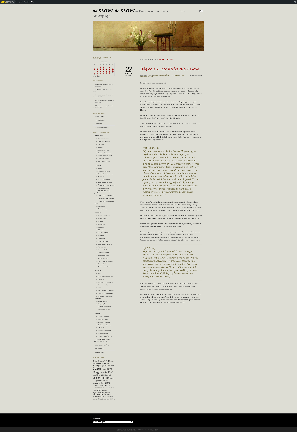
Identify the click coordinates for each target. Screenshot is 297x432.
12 (113, 69)
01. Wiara (98, 273)
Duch (111, 361)
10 (106, 69)
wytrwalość (97, 397)
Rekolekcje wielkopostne (101, 127)
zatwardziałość (98, 399)
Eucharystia (97, 366)
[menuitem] (7, 2)
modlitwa (96, 375)
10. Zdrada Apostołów (102, 301)
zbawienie (107, 399)
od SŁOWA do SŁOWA (114, 10)
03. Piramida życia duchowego (104, 174)
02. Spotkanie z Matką (102, 319)
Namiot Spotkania (99, 120)
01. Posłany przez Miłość (103, 215)
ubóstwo (97, 390)
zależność (110, 397)
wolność (102, 394)
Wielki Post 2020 (99, 348)
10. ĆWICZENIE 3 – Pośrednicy (105, 195)
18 (109, 71)
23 (103, 73)
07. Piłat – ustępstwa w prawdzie (105, 290)
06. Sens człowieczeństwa (161, 75)
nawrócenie (106, 375)
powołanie (96, 383)
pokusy (112, 378)
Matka (103, 372)
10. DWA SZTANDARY (102, 241)
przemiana (105, 383)
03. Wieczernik (100, 279)
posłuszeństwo (102, 381)
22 (100, 73)
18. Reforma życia (101, 264)
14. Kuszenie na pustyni (102, 252)
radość (95, 385)
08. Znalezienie (100, 235)
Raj (98, 385)
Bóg (95, 360)
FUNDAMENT (175, 75)
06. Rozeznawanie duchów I (104, 182)
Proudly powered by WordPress (127, 429)
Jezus (97, 368)
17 (106, 71)
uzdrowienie (97, 392)
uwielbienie (105, 390)
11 (109, 69)
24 (106, 73)
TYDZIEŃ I (150, 77)
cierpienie (101, 361)
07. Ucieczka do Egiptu (102, 232)
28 (97, 74)
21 (97, 73)
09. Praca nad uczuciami (103, 161)
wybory (109, 394)
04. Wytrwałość (100, 176)
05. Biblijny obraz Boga (102, 150)
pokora (105, 377)
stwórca (102, 388)
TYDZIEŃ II (98, 213)
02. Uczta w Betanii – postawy (104, 276)
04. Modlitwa (99, 147)
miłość (109, 372)
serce (107, 385)
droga (107, 360)
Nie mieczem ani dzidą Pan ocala (104, 95)
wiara (95, 394)
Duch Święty (103, 363)
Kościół (104, 369)
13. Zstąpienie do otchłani (103, 309)
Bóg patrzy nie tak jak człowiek (103, 100)
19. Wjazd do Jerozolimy (103, 267)
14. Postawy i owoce (101, 209)
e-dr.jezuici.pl (98, 123)
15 (100, 71)
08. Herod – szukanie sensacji (104, 293)
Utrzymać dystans (100, 89)
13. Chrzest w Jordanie (102, 249)
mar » (98, 76)
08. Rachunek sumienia (102, 188)
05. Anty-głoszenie (101, 327)
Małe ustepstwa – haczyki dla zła (104, 106)
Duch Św (95, 363)
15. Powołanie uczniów (102, 255)
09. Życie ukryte (100, 238)
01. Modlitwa (99, 168)
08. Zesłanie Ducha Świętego (104, 336)
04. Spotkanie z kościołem (103, 325)
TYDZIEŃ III (98, 271)
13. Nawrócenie (100, 206)
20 (94, 73)
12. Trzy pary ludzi (101, 247)
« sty (94, 76)
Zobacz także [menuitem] (29, 2)
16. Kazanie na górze (102, 258)
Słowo (111, 388)
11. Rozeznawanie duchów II (104, 244)
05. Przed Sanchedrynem (103, 285)
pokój (94, 380)
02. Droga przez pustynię (103, 141)
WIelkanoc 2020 (99, 352)
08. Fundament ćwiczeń (102, 158)
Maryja (96, 372)
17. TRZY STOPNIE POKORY (104, 261)
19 (113, 71)
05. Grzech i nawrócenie (103, 179)
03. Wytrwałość (100, 144)
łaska (112, 399)
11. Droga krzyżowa (101, 304)
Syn (107, 388)
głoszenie (111, 366)
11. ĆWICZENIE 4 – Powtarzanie (105, 198)
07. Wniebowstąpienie (102, 333)
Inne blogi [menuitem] (19, 2)
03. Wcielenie (99, 221)
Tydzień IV (97, 313)
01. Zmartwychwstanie (102, 316)
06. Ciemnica (99, 287)
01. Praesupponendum (102, 138)
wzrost (103, 397)
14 (97, 71)
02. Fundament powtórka (103, 171)
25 (109, 73)
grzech (104, 366)
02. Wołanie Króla (101, 218)
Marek (149, 75)
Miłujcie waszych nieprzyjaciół (103, 84)
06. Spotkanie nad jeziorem (103, 330)
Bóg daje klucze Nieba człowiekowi (169, 69)
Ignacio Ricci (154, 429)
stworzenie (96, 388)
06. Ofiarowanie (100, 230)
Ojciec (96, 377)
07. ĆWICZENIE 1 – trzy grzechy (105, 185)
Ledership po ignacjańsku (102, 345)
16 (103, 71)
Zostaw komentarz (196, 75)
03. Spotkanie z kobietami (103, 322)
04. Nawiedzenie (100, 224)
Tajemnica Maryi (99, 116)
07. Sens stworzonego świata (104, 155)
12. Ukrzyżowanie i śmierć (103, 306)
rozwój (102, 385)
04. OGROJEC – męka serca (104, 282)
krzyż (109, 369)
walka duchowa (105, 392)
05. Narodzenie (100, 227)
